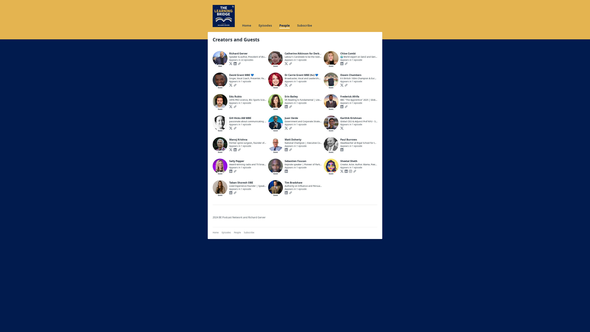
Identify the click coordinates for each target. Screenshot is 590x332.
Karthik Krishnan (351, 118)
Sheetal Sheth (348, 161)
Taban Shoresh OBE (241, 182)
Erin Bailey (291, 96)
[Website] (239, 63)
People (284, 25)
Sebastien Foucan (295, 161)
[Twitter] (230, 63)
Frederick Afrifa (349, 96)
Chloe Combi (348, 53)
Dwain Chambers (350, 75)
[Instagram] (350, 171)
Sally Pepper (236, 161)
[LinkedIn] (235, 63)
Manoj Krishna (238, 139)
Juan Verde (291, 118)
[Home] (224, 16)
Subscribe (304, 25)
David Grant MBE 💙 (241, 75)
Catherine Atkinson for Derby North (307, 53)
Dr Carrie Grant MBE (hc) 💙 (301, 75)
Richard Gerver (238, 53)
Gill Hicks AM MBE (240, 118)
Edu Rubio (235, 96)
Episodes (265, 25)
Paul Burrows (348, 139)
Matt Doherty (293, 139)
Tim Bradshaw (293, 182)
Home (246, 25)
